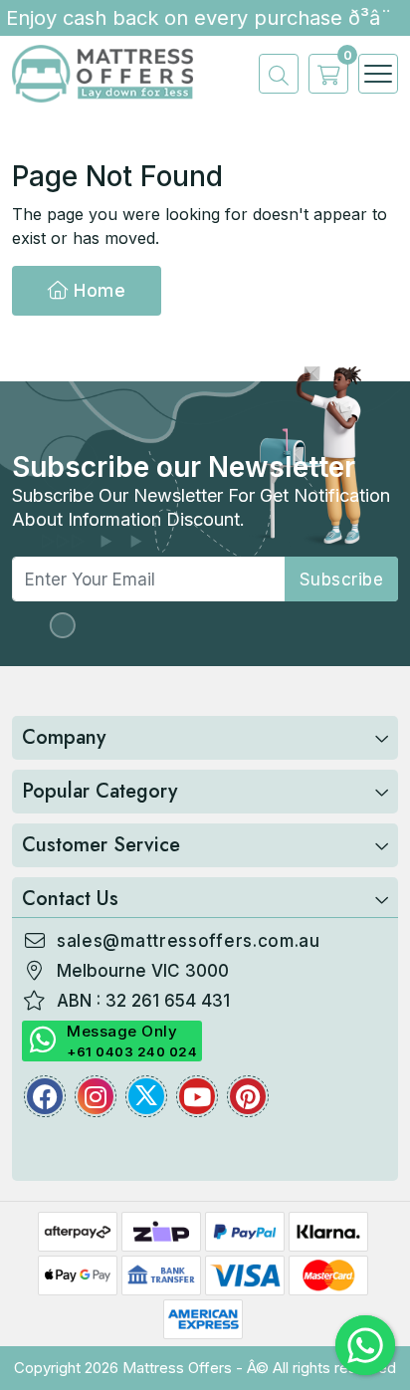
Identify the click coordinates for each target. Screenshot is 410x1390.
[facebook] (45, 1096)
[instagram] (95, 1096)
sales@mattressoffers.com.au (188, 941)
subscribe (342, 579)
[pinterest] (248, 1096)
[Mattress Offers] (102, 72)
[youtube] (197, 1096)
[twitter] (146, 1096)
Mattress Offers (177, 1367)
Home (97, 290)
